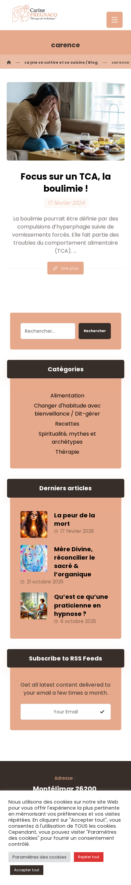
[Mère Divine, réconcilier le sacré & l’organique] (33, 558)
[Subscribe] (102, 712)
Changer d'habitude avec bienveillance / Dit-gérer (67, 410)
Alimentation (67, 395)
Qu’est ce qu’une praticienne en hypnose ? (81, 605)
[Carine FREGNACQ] (9, 62)
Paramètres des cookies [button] (39, 857)
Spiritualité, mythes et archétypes (67, 438)
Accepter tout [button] (26, 870)
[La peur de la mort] (33, 524)
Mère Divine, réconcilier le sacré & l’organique (74, 562)
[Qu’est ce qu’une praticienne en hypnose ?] (33, 605)
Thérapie (67, 452)
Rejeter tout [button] (88, 857)
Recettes (67, 424)
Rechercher (95, 330)
